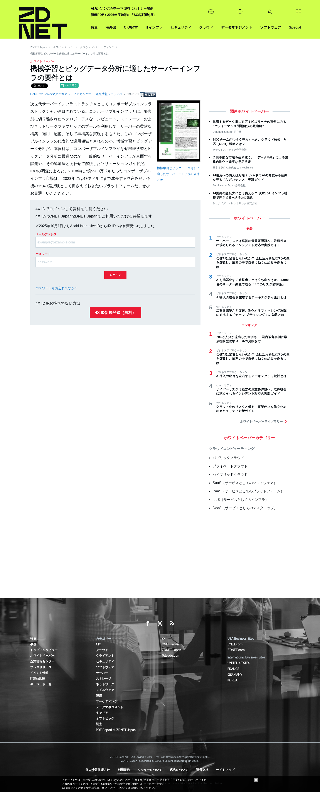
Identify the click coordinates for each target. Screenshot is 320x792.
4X (163, 638)
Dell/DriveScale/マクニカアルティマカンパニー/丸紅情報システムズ (77, 94)
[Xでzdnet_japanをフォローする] (160, 623)
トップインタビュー (44, 650)
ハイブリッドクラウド (230, 474)
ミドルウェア (105, 690)
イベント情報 (39, 673)
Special (295, 27)
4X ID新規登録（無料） (115, 312)
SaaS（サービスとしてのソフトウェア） (245, 483)
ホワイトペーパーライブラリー (261, 421)
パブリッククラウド (228, 458)
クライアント (105, 655)
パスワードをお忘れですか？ (56, 288)
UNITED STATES (238, 663)
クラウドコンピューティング (97, 47)
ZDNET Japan (38, 47)
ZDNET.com (236, 650)
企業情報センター (42, 661)
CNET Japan (170, 644)
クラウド (206, 27)
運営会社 (202, 770)
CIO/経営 (131, 27)
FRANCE (233, 669)
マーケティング (106, 701)
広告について (179, 770)
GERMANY (234, 674)
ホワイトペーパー (63, 47)
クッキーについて (150, 770)
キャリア (102, 712)
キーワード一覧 (41, 684)
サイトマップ (225, 770)
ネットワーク (105, 684)
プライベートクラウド (230, 466)
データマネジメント (236, 27)
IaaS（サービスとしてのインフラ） (241, 499)
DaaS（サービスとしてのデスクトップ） (245, 508)
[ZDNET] (52, 19)
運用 (99, 695)
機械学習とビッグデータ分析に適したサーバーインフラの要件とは (178, 173)
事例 (33, 644)
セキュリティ (180, 27)
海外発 (111, 27)
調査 (99, 724)
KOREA (232, 680)
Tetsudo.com (171, 655)
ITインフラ (154, 27)
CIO (98, 644)
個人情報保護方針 (98, 770)
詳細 (133, 787)
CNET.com (235, 644)
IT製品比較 (37, 678)
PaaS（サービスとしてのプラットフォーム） (248, 491)
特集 (94, 27)
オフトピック (105, 718)
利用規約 (124, 770)
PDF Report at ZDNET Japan (116, 730)
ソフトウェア (270, 27)
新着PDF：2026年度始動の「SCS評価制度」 (124, 15)
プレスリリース (41, 667)
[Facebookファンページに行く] (147, 623)
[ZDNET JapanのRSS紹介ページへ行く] (172, 623)
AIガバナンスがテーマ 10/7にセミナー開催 (122, 8)
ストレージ (103, 678)
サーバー (102, 673)
